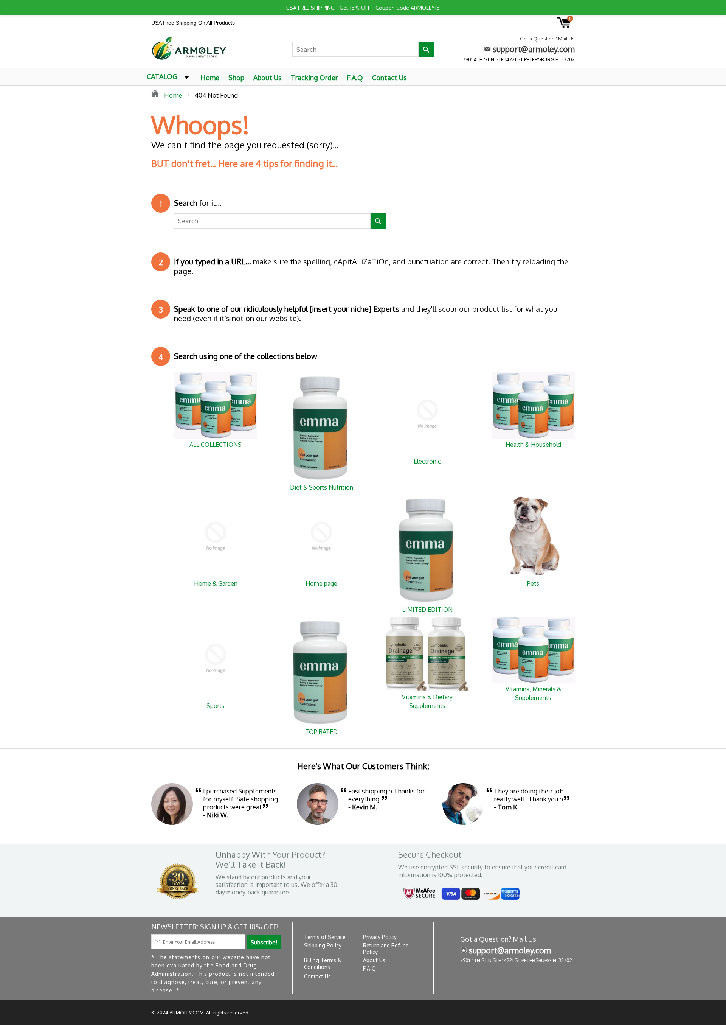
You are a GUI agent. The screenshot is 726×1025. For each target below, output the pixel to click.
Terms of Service (325, 937)
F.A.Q (355, 77)
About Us (267, 77)
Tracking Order (314, 77)
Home (209, 77)
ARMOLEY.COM (186, 1012)
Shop (236, 77)
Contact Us (389, 77)
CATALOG (162, 76)
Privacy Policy (380, 937)
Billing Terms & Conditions (322, 963)
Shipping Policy (322, 945)
